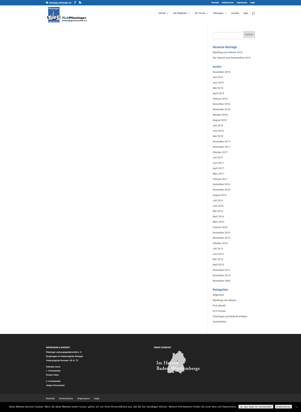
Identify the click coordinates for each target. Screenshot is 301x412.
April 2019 (218, 93)
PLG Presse (219, 311)
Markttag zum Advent (224, 300)
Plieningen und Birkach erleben (230, 316)
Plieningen (218, 13)
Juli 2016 (218, 200)
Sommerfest (219, 321)
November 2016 (221, 189)
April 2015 (218, 264)
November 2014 (221, 275)
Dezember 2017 (221, 141)
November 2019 (221, 72)
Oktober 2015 (220, 243)
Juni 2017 (218, 162)
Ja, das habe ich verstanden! (256, 406)
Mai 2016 (218, 211)
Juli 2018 (218, 125)
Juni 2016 (218, 205)
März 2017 (218, 173)
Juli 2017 (218, 157)
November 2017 (221, 147)
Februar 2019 (220, 98)
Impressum (242, 3)
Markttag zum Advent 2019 (227, 52)
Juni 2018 (218, 130)
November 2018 (221, 109)
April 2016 (218, 216)
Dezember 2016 (221, 184)
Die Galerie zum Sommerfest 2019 (231, 57)
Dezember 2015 (221, 232)
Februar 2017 (220, 179)
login (252, 3)
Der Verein (200, 13)
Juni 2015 (218, 254)
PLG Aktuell (219, 305)
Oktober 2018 (220, 114)
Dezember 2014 (221, 270)
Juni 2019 (218, 82)
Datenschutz (228, 3)
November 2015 (221, 237)
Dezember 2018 (221, 104)
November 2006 (221, 280)
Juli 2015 (218, 248)
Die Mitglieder (180, 13)
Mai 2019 (218, 88)
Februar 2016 (220, 227)
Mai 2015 (218, 259)
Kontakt (215, 3)
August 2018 (220, 120)
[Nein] (296, 407)
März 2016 (218, 221)
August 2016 (220, 195)
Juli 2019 (218, 77)
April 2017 (218, 168)
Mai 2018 (218, 136)
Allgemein (218, 294)
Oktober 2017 (220, 152)
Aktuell (162, 13)
